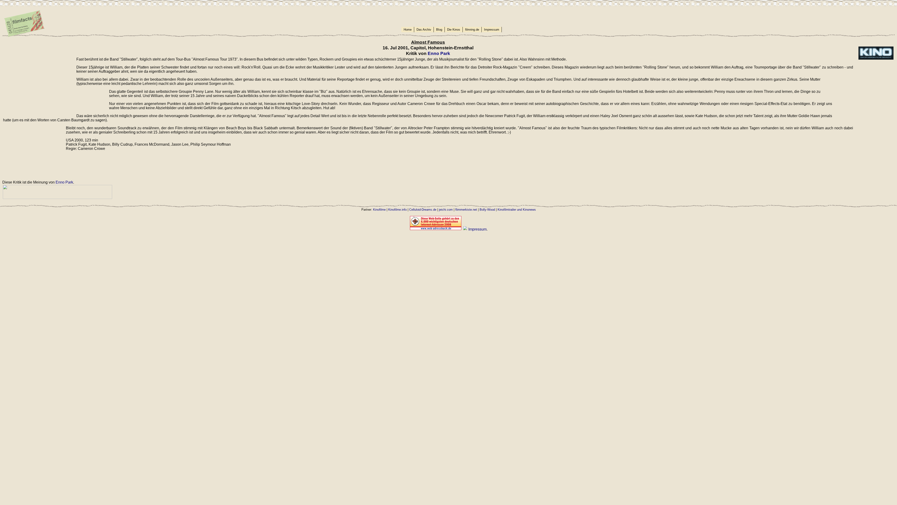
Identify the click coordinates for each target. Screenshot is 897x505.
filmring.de (472, 29)
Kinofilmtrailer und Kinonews (517, 209)
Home (408, 29)
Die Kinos (453, 29)
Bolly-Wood (487, 209)
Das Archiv (423, 29)
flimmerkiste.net (466, 209)
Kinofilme (379, 209)
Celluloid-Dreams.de (422, 209)
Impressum (491, 29)
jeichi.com (446, 209)
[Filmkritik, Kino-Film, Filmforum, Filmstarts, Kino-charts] (465, 229)
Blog (439, 29)
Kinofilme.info (397, 209)
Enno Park (439, 53)
